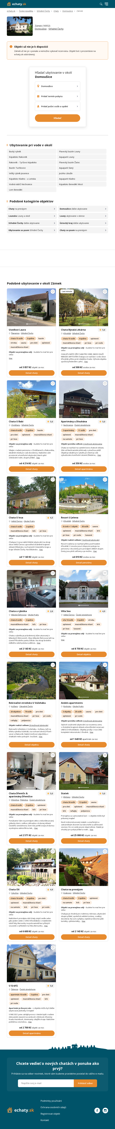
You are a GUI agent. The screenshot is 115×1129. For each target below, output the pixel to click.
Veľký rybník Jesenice (19, 173)
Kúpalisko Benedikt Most (71, 184)
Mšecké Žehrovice (19, 615)
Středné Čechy (43, 11)
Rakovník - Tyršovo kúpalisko (23, 162)
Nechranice (68, 425)
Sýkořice (15, 893)
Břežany (66, 797)
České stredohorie (82, 425)
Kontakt (45, 1120)
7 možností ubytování (90, 540)
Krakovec (67, 893)
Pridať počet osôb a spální (54, 106)
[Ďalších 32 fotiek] (83, 589)
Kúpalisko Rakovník (18, 156)
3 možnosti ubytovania (92, 721)
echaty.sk (11, 11)
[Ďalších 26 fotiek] (31, 963)
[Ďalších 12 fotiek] (31, 495)
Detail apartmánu (84, 469)
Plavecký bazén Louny (69, 151)
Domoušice (67, 11)
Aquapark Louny (66, 156)
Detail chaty (32, 373)
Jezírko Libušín (66, 173)
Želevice (14, 989)
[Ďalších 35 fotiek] (31, 307)
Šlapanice (15, 333)
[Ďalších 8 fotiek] (83, 307)
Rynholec (67, 706)
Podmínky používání (51, 1100)
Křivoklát (67, 333)
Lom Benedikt (15, 189)
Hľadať (57, 118)
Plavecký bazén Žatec (69, 162)
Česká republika (26, 11)
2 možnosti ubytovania (92, 444)
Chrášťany (15, 425)
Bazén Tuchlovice (17, 167)
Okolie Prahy (29, 521)
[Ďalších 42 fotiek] (31, 399)
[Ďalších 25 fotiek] (83, 680)
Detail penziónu (84, 562)
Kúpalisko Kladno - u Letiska (22, 178)
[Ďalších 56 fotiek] (31, 867)
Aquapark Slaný (66, 167)
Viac (10, 358)
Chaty (56, 11)
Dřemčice (15, 800)
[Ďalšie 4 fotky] (83, 771)
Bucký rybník (15, 151)
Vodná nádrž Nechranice (20, 184)
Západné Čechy (26, 706)
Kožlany (14, 706)
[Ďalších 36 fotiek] (31, 680)
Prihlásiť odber (85, 1083)
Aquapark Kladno (67, 178)
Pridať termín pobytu (52, 96)
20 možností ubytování (38, 725)
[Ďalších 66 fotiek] (31, 771)
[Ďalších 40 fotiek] (83, 399)
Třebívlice (24, 800)
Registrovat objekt (50, 1113)
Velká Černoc (16, 521)
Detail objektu (84, 654)
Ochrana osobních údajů (53, 1107)
